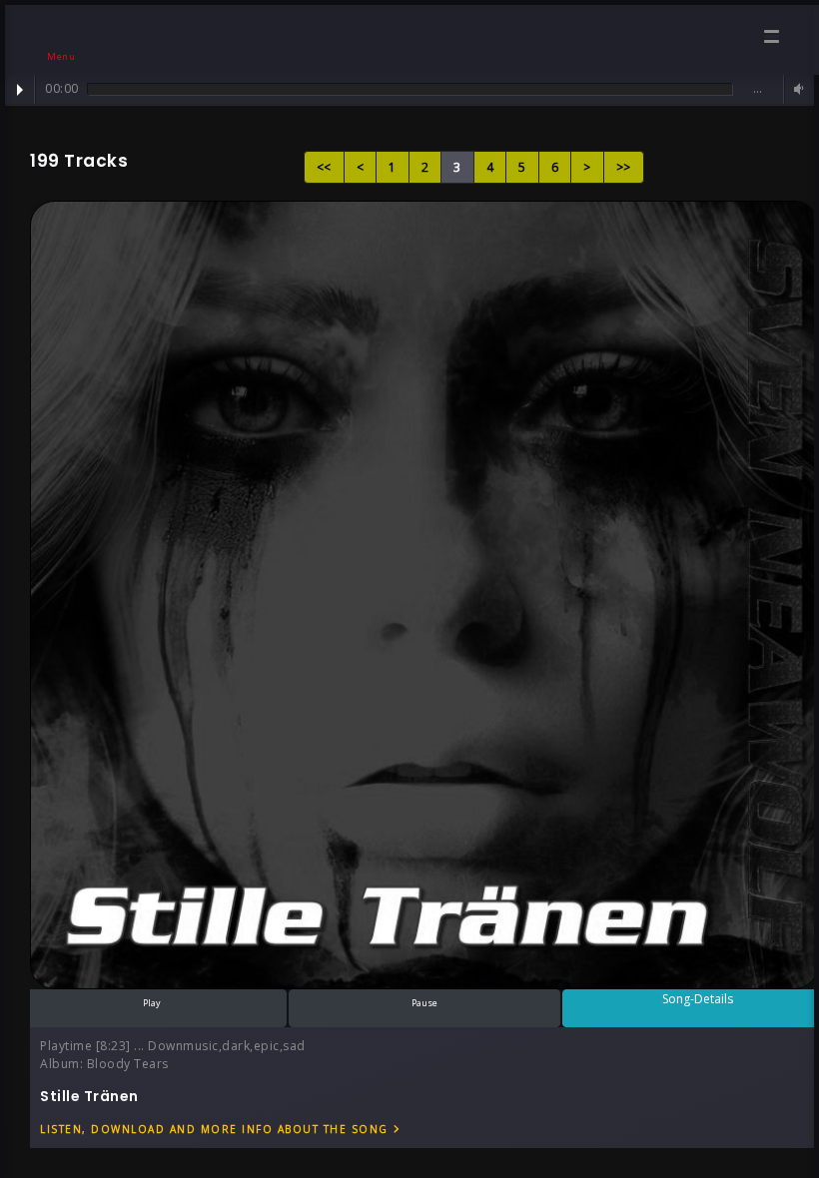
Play (20, 90)
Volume (796, 89)
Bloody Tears (128, 1063)
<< (324, 167)
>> (623, 167)
